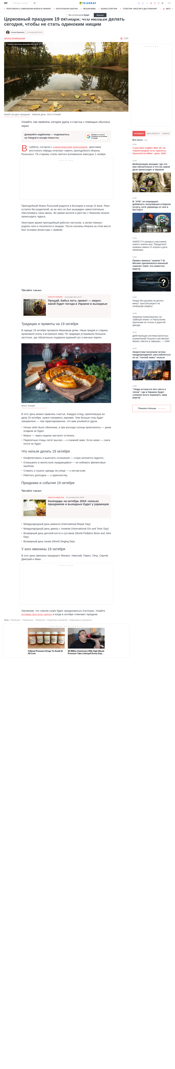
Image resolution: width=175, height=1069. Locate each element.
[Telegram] (147, 3)
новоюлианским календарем (70, 147)
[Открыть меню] (6, 3)
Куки (86, 15)
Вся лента (137, 140)
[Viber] (143, 3)
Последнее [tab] (139, 133)
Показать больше (147, 408)
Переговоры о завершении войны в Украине (28, 9)
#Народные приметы (57, 620)
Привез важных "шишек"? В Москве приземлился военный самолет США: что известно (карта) (150, 264)
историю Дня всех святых (36, 614)
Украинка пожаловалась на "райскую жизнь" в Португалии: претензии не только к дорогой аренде (149, 321)
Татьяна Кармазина (17, 32)
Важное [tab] (165, 133)
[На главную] (87, 3)
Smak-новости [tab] (153, 133)
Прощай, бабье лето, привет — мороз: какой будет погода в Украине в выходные (77, 302)
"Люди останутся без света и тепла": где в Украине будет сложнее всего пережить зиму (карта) (149, 393)
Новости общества (56, 497)
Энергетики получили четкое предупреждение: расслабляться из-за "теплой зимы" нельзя (151, 355)
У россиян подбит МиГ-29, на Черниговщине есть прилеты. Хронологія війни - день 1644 (149, 151)
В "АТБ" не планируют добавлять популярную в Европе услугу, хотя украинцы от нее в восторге (151, 205)
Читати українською (14, 38)
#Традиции (15, 620)
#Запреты (40, 620)
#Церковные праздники (80, 620)
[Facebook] (139, 3)
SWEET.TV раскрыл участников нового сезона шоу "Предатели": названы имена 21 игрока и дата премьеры (149, 245)
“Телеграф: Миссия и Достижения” (139, 9)
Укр (169, 3)
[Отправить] (34, 3)
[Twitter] (155, 3)
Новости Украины (55, 297)
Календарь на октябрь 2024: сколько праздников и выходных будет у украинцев (78, 503)
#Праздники (28, 620)
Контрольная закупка (67, 9)
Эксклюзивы (89, 9)
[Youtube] (151, 3)
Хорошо (100, 15)
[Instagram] (158, 3)
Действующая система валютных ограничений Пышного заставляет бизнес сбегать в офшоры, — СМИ (151, 338)
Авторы (169, 9)
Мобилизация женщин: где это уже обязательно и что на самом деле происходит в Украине (151, 167)
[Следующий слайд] (172, 8)
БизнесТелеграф (109, 9)
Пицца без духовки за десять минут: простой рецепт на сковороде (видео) (148, 303)
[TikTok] (162, 3)
